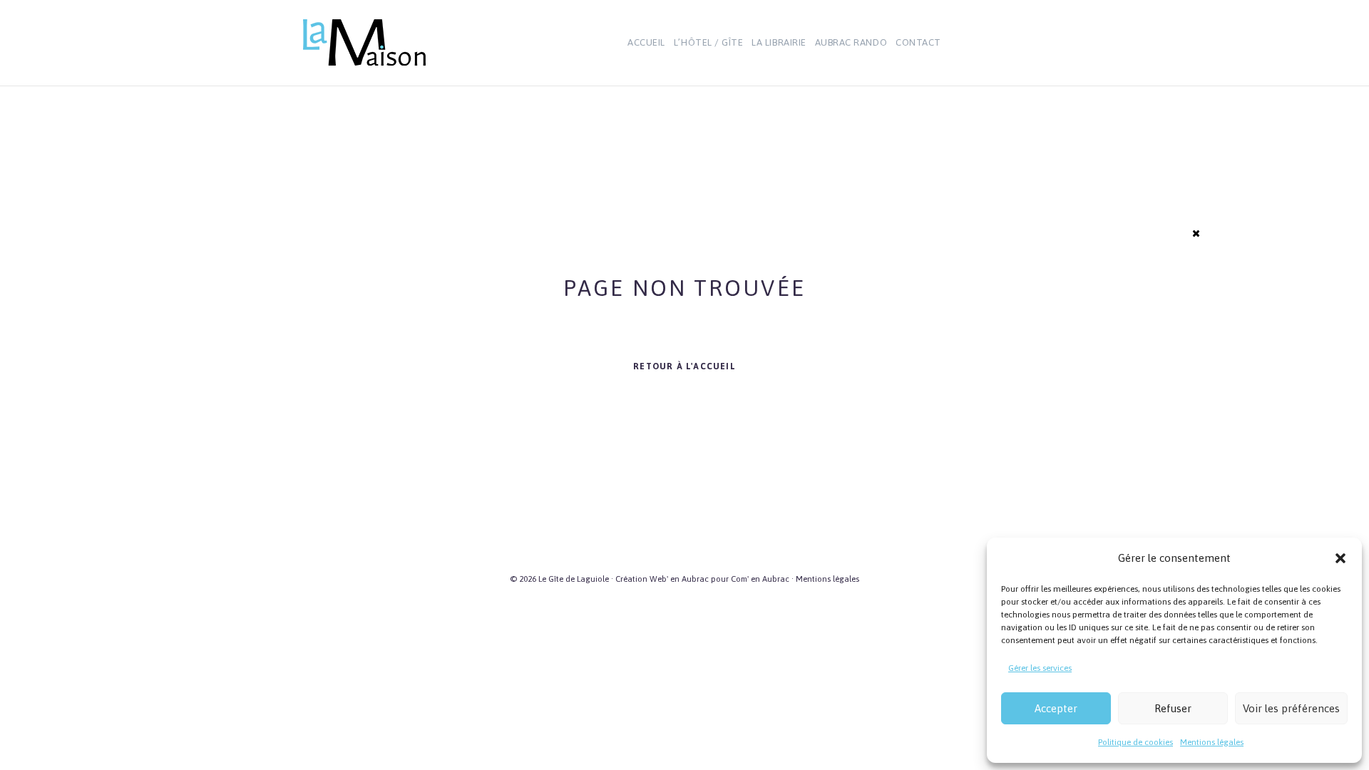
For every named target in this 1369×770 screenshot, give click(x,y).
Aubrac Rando (851, 42)
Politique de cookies (1135, 742)
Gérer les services (1040, 668)
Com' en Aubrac (760, 578)
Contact (918, 42)
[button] (1340, 558)
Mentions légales (1212, 742)
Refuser (1172, 708)
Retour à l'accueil (684, 366)
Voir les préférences (1291, 708)
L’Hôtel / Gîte (708, 42)
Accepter (1056, 708)
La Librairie (779, 42)
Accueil (646, 42)
